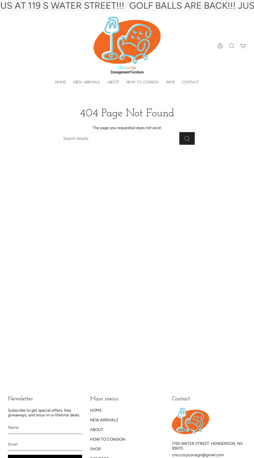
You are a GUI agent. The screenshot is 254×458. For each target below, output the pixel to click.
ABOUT (96, 429)
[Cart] (243, 46)
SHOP (95, 449)
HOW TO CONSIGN (107, 439)
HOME (96, 410)
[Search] (187, 138)
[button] (170, 82)
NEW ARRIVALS (104, 420)
